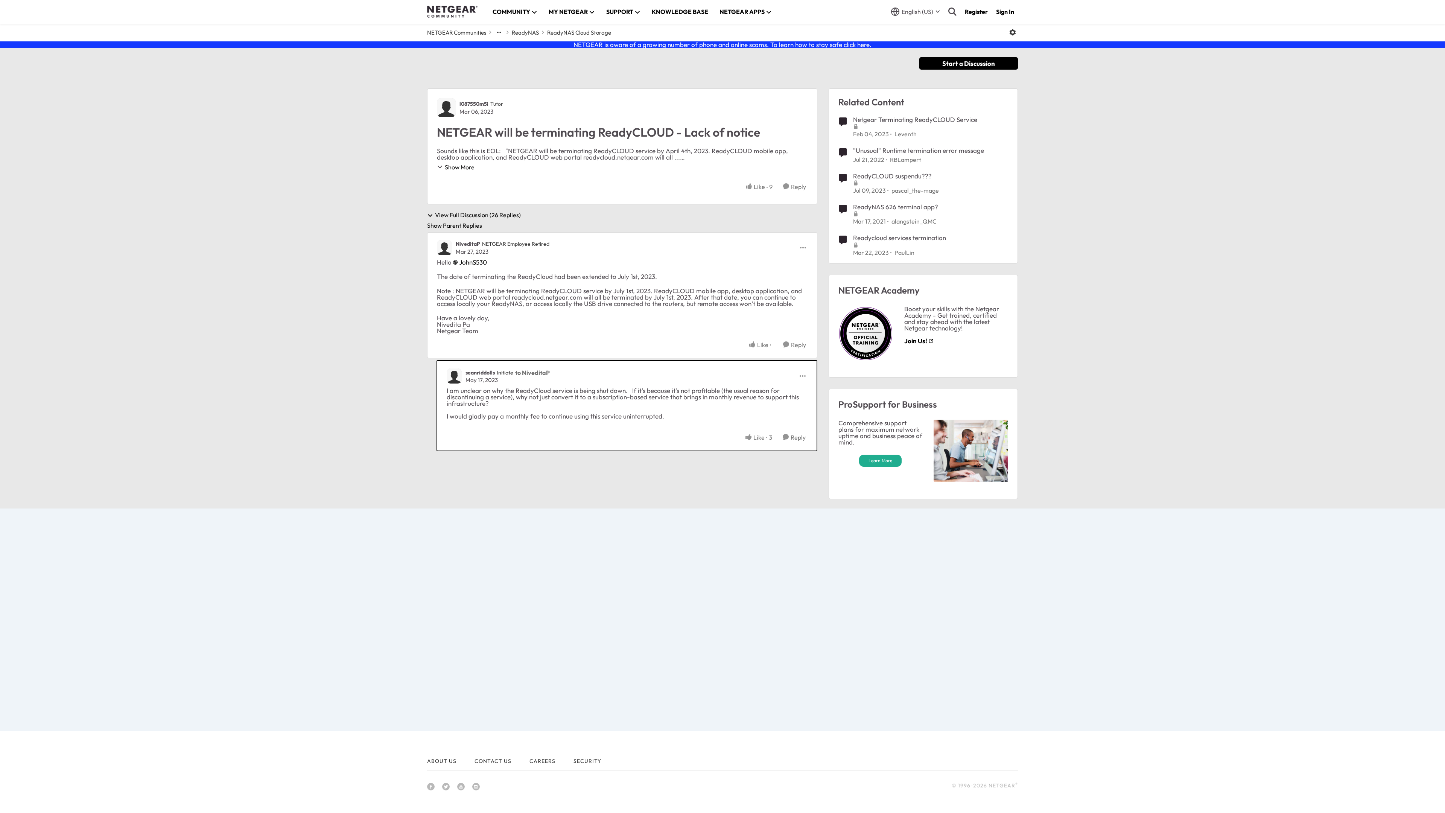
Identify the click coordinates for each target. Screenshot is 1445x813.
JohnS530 (473, 262)
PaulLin (904, 253)
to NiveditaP (532, 373)
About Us (441, 761)
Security (587, 761)
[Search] (952, 11)
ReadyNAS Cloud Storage (579, 32)
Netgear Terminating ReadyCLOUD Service (915, 119)
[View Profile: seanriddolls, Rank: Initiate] (454, 376)
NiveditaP (468, 244)
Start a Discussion (968, 63)
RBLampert (905, 160)
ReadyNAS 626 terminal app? (895, 207)
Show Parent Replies (454, 225)
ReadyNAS (525, 32)
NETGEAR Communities (456, 32)
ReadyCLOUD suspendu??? (892, 176)
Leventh (905, 134)
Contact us (493, 761)
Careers (542, 761)
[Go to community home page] (452, 12)
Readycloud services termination (899, 238)
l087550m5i (473, 104)
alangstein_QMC (914, 221)
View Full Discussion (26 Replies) (478, 215)
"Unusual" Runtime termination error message (918, 150)
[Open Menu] (1012, 32)
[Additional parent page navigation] (498, 32)
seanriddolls (480, 372)
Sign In (1005, 11)
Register (976, 11)
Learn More (880, 460)
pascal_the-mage (915, 190)
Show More (460, 167)
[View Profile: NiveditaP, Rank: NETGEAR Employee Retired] (444, 247)
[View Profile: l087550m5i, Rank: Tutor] (446, 107)
